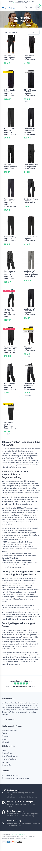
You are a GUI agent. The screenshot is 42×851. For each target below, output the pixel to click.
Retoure (4, 739)
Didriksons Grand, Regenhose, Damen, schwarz (31, 201)
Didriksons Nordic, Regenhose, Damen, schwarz (31, 239)
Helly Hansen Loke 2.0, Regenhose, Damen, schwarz (31, 166)
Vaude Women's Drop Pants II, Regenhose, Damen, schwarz (30, 131)
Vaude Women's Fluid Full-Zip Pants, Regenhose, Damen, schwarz (31, 274)
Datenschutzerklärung (9, 759)
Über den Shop (7, 753)
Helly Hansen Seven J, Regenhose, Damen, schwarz (10, 425)
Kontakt (4, 750)
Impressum (5, 762)
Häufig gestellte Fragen (10, 730)
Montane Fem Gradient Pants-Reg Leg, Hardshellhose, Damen (10, 312)
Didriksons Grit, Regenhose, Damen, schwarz (10, 239)
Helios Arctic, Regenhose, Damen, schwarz (30, 57)
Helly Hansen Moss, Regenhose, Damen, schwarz (10, 166)
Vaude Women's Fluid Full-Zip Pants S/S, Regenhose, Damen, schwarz (10, 274)
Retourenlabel (6, 765)
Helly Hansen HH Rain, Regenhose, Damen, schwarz (10, 57)
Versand (4, 733)
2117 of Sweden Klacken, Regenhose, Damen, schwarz (10, 93)
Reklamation (6, 742)
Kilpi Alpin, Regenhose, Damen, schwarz (30, 349)
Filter (34, 32)
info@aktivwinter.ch (12, 775)
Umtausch (5, 736)
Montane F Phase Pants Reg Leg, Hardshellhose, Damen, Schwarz (10, 349)
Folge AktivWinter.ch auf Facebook (17, 778)
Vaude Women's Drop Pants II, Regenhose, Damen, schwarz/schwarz (10, 202)
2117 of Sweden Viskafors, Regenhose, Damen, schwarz (30, 93)
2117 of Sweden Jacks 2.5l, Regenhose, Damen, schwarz (10, 131)
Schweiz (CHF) (10, 719)
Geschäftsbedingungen (10, 756)
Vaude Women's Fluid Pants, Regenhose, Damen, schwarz (10, 386)
